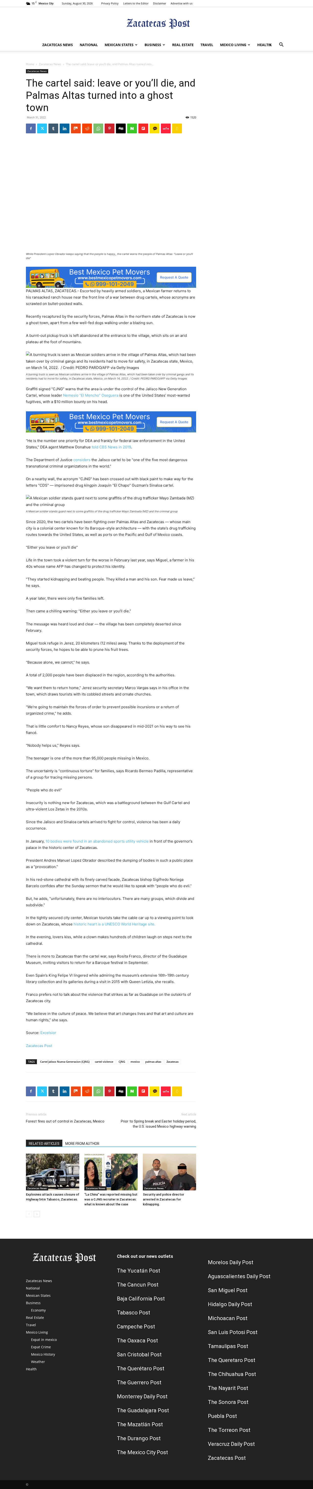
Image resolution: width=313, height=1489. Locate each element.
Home (30, 64)
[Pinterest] (109, 128)
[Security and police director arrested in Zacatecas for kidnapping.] (169, 1172)
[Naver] (132, 128)
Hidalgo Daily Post (230, 1304)
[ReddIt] (87, 128)
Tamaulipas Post (228, 1346)
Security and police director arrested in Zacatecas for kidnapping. (163, 1199)
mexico (135, 1061)
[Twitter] (270, 45)
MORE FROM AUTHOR (82, 1144)
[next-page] (37, 1214)
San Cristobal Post (139, 1354)
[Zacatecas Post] (156, 23)
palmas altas (153, 1061)
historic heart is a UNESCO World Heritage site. (114, 924)
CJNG (122, 1061)
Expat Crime (41, 1347)
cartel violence (104, 1061)
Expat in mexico (44, 1339)
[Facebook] (31, 128)
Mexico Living (233, 44)
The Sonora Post (228, 1402)
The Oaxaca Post (137, 1341)
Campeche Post (136, 1327)
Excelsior (48, 1032)
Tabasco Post (133, 1313)
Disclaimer (159, 3)
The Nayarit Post (228, 1388)
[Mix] (76, 128)
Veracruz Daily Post (231, 1444)
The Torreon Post (229, 1430)
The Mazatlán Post (140, 1424)
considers (81, 459)
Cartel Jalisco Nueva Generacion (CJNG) (64, 1061)
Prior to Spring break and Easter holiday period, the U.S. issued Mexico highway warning (158, 1124)
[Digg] (121, 128)
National (89, 44)
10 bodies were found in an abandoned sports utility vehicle (97, 841)
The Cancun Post (137, 1285)
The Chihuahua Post (232, 1374)
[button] (281, 45)
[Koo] (177, 128)
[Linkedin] (64, 128)
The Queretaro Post (231, 1360)
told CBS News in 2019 (111, 447)
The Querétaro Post (140, 1368)
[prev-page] (29, 1214)
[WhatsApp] (98, 128)
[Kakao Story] (154, 128)
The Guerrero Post (139, 1382)
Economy (38, 1310)
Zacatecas (173, 1061)
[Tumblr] (53, 128)
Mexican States (119, 44)
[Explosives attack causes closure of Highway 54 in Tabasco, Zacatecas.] (52, 1172)
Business (153, 44)
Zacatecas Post (39, 1045)
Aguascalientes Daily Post (239, 1276)
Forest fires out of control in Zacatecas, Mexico (65, 1121)
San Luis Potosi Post (232, 1332)
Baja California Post (141, 1299)
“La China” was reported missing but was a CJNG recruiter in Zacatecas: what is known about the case (110, 1199)
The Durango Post (139, 1438)
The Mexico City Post (142, 1452)
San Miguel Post (227, 1290)
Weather (38, 1361)
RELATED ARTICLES (44, 1144)
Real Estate (183, 44)
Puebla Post (222, 1416)
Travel (207, 44)
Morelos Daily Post (230, 1262)
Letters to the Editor (135, 3)
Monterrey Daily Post (142, 1396)
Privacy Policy (110, 3)
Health (264, 44)
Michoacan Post (227, 1318)
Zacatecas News (57, 44)
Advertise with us (181, 3)
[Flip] (143, 128)
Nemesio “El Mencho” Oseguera (90, 395)
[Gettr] (166, 128)
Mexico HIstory (43, 1354)
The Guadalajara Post (143, 1410)
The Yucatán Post (138, 1271)
